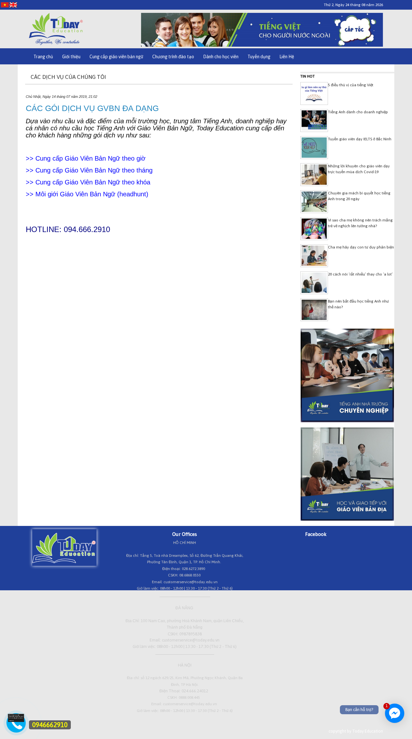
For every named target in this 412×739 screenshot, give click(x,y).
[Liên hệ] (16, 720)
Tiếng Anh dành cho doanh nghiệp (358, 112)
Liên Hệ (286, 56)
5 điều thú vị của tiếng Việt (350, 85)
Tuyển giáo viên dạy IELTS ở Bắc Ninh (359, 139)
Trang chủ (43, 56)
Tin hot (307, 76)
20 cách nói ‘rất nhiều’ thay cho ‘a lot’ (360, 274)
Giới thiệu (71, 56)
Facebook (315, 534)
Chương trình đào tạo (173, 56)
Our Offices (184, 534)
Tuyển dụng (259, 56)
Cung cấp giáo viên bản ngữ (116, 56)
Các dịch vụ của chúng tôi (68, 77)
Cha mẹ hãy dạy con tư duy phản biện (361, 247)
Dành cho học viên (221, 56)
